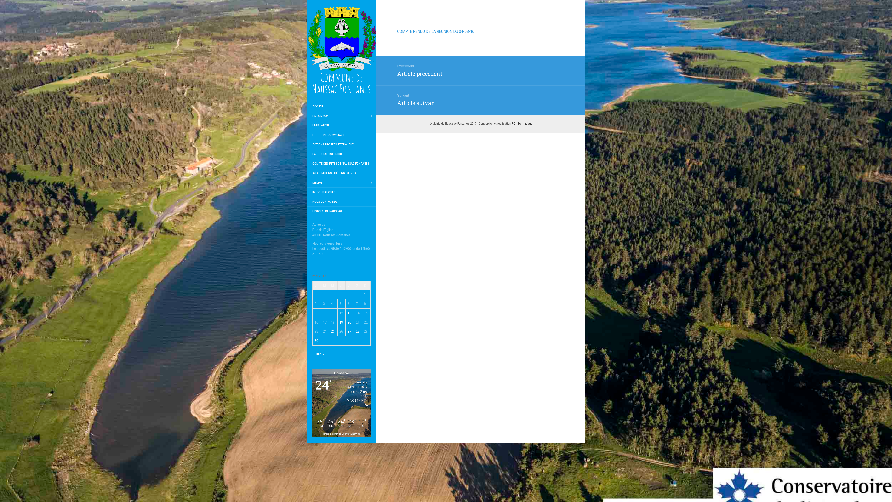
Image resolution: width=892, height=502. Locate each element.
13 (349, 313)
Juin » (319, 354)
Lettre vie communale (328, 135)
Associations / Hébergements (334, 173)
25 (333, 331)
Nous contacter (324, 201)
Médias (317, 182)
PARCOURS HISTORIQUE (328, 154)
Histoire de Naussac (327, 211)
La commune (321, 116)
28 (358, 331)
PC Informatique (522, 123)
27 (349, 331)
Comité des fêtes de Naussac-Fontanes (340, 163)
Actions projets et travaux (333, 144)
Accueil (318, 106)
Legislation (320, 125)
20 (349, 322)
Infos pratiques (323, 192)
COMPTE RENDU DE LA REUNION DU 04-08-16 (435, 31)
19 (341, 322)
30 (316, 341)
